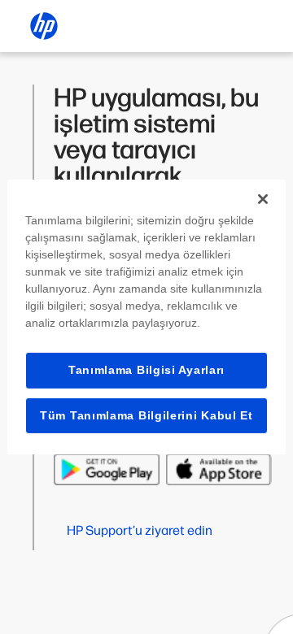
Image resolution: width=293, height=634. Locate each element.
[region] (146, 317)
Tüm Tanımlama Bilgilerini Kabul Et (146, 415)
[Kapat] (263, 199)
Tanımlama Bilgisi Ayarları (146, 369)
